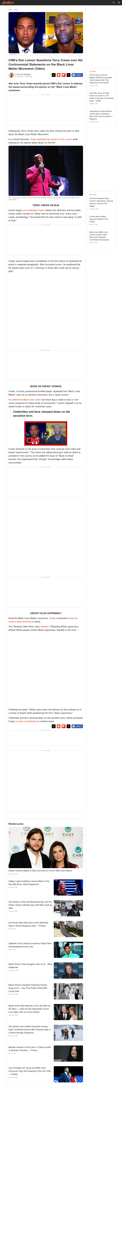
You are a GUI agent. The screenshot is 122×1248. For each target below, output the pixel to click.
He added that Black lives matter (24, 399)
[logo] (8, 2)
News (16, 9)
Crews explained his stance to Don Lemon (51, 139)
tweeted (44, 626)
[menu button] (118, 2)
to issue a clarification (26, 721)
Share (79, 75)
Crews (52, 618)
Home (10, 9)
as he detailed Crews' (33, 210)
